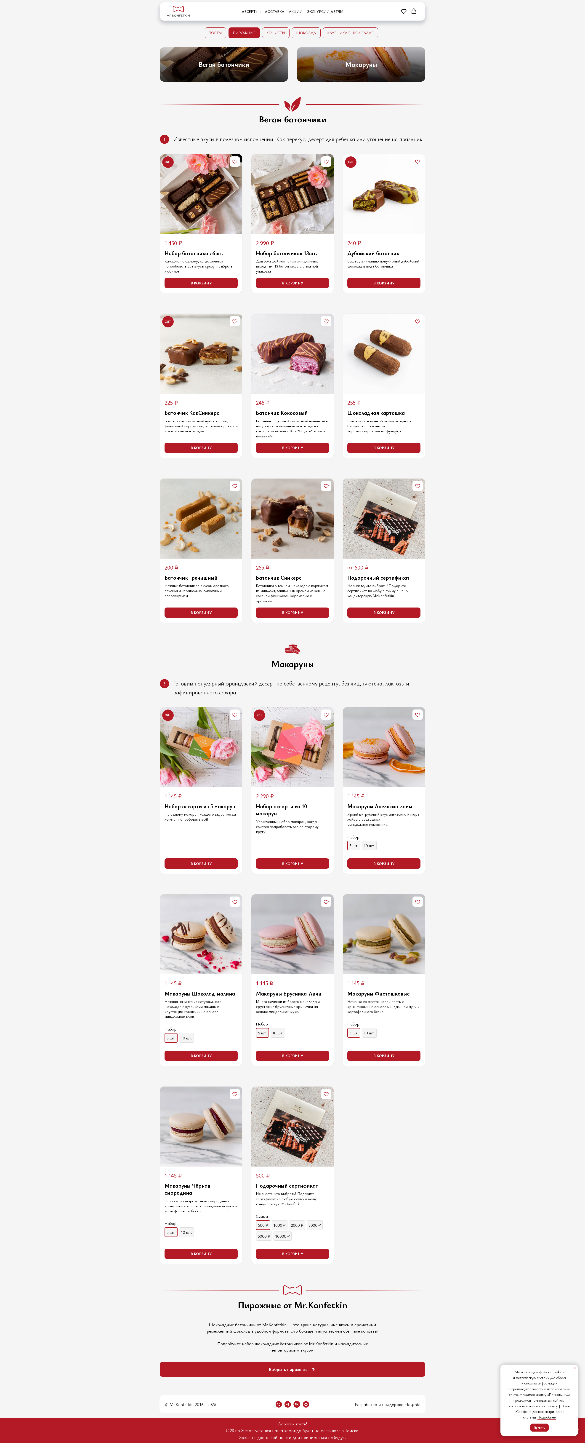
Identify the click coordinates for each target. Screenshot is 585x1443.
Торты (215, 32)
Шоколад (306, 32)
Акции (296, 11)
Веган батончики (224, 64)
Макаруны (361, 64)
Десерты (250, 11)
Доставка (274, 11)
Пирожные (244, 32)
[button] (404, 11)
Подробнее (546, 1417)
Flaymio (412, 1404)
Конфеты (275, 32)
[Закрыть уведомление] (574, 1368)
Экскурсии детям (325, 11)
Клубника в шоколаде (350, 32)
